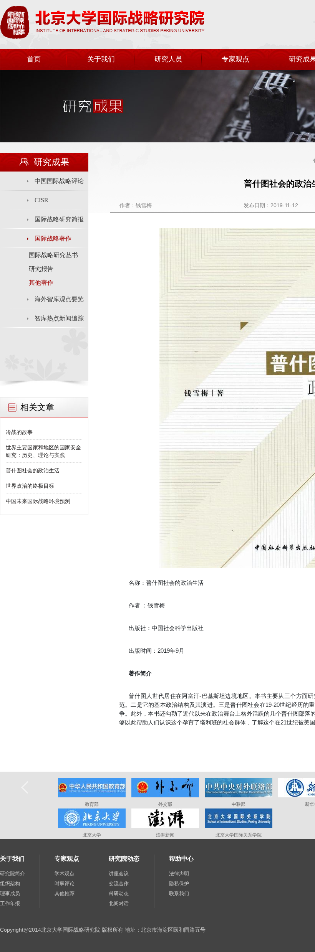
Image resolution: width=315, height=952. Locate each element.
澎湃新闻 (165, 835)
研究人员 (168, 59)
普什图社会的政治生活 (33, 470)
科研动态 (119, 893)
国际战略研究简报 (59, 219)
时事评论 (65, 883)
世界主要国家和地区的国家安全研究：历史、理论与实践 (43, 451)
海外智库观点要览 (59, 299)
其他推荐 (65, 893)
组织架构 (10, 883)
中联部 (238, 804)
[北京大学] (92, 826)
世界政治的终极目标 (30, 486)
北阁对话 (119, 903)
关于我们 (101, 59)
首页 (34, 59)
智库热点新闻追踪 (59, 318)
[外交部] (165, 796)
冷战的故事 (19, 432)
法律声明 (179, 873)
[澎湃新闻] (165, 826)
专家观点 (235, 59)
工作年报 (10, 903)
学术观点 (65, 873)
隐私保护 (179, 883)
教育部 (92, 804)
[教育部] (92, 796)
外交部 (165, 804)
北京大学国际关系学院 (239, 835)
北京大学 (92, 835)
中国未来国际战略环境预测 (38, 501)
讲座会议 (119, 873)
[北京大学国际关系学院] (238, 826)
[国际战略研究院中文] (102, 37)
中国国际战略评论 (59, 181)
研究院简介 (12, 873)
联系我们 (179, 893)
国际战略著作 (53, 238)
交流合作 (119, 883)
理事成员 (10, 893)
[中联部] (238, 796)
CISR (41, 200)
